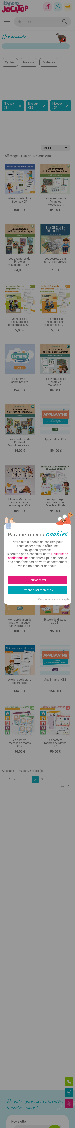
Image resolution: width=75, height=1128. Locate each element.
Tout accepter (37, 580)
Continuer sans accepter (54, 599)
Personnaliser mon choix (37, 590)
